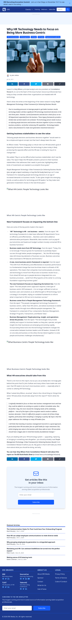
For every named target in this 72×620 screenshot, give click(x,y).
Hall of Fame (42, 589)
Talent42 (23, 582)
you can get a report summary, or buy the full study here (27, 172)
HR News (33, 37)
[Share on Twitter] (36, 84)
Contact (40, 582)
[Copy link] (59, 84)
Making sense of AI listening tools (19, 557)
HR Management (24, 37)
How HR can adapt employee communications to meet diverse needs (32, 536)
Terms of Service (61, 578)
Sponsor (41, 578)
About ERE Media (44, 574)
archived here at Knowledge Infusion (46, 454)
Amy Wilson (18, 89)
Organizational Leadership (53, 37)
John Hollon (15, 75)
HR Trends (41, 37)
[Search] (68, 9)
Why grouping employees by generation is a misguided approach (31, 542)
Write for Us (42, 585)
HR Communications (13, 37)
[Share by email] (47, 84)
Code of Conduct (61, 582)
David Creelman (12, 559)
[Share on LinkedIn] (12, 84)
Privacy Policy (60, 574)
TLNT (4, 582)
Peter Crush (10, 553)
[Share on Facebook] (24, 84)
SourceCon (24, 574)
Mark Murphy (11, 531)
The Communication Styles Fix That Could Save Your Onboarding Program (34, 529)
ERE (3, 574)
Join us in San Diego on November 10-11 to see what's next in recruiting (34, 3)
